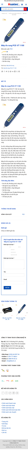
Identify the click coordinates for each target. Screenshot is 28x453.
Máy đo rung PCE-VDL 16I (7, 318)
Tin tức (4, 426)
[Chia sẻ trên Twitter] (6, 71)
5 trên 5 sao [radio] (7, 254)
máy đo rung (6, 68)
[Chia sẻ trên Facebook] (4, 71)
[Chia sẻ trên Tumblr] (17, 71)
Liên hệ (4, 432)
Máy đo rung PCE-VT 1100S (20, 318)
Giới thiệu (5, 424)
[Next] (27, 316)
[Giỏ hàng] (22, 4)
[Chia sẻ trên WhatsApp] (2, 71)
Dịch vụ (4, 430)
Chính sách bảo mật (8, 408)
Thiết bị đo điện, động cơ (14, 13)
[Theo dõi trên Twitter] (10, 393)
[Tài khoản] (26, 4)
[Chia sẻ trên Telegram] (19, 71)
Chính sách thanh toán (9, 403)
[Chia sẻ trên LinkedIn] (15, 71)
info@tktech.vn (11, 361)
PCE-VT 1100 (13, 68)
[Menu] (2, 4)
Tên (5, 272)
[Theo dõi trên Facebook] (3, 393)
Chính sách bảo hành (8, 405)
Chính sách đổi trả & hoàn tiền (11, 410)
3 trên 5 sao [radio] (7, 249)
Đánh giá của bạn (9, 244)
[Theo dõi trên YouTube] (17, 393)
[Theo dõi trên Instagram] (6, 393)
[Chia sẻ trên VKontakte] (12, 71)
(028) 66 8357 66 (14, 354)
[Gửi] (25, 9)
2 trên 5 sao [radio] (15, 247)
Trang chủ (4, 13)
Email (5, 279)
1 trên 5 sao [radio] (6, 247)
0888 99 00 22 (12, 359)
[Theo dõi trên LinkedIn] (13, 393)
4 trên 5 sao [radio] (7, 252)
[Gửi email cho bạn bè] (8, 71)
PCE (11, 49)
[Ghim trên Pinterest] (10, 71)
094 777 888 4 (12, 356)
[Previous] (1, 316)
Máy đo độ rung (10, 65)
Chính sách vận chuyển (9, 412)
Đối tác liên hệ (6, 428)
